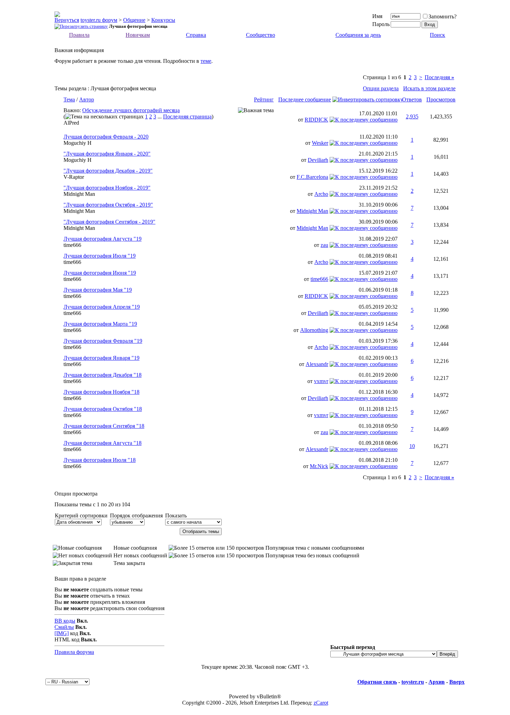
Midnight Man (79, 194)
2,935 (412, 116)
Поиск (437, 35)
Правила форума (74, 652)
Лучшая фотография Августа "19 (102, 239)
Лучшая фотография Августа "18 (102, 443)
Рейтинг (264, 99)
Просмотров (441, 99)
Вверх (457, 682)
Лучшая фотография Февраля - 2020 (105, 137)
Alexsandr (317, 364)
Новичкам (138, 35)
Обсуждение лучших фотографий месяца (131, 110)
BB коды (64, 621)
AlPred (71, 123)
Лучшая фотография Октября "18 (102, 409)
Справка (196, 35)
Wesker (320, 143)
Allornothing (314, 330)
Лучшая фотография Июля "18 (99, 460)
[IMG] (61, 633)
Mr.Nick (319, 466)
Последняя (439, 77)
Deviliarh (318, 160)
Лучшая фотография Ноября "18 (101, 392)
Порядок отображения (136, 515)
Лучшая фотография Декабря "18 (102, 375)
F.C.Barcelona (312, 177)
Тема (69, 99)
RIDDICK (316, 120)
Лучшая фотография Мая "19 (97, 290)
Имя (377, 16)
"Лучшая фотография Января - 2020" (107, 154)
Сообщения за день (358, 35)
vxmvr (321, 381)
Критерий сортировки (81, 515)
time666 (72, 245)
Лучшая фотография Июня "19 (99, 273)
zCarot (321, 703)
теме (206, 61)
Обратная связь (377, 682)
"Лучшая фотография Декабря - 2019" (108, 171)
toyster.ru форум (98, 20)
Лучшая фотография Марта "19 (100, 324)
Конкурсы (163, 20)
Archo (321, 194)
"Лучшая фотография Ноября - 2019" (107, 188)
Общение (134, 20)
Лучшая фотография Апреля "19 (101, 307)
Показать (176, 515)
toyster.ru (412, 682)
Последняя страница (187, 116)
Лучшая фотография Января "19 (101, 358)
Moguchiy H (77, 143)
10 (412, 446)
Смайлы (64, 627)
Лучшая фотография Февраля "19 (102, 341)
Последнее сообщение (304, 99)
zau (324, 245)
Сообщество (260, 35)
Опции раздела (381, 88)
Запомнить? (442, 16)
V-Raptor (73, 177)
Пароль (381, 24)
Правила (79, 35)
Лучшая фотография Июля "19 (99, 256)
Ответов (412, 99)
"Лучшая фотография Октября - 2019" (108, 205)
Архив (436, 682)
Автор (86, 99)
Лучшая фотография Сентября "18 (103, 426)
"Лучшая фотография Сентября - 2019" (109, 222)
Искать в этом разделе (429, 88)
